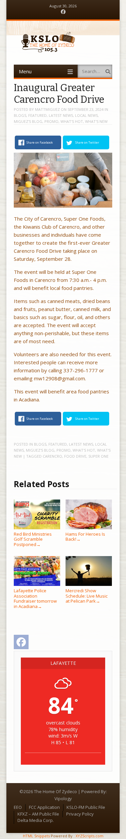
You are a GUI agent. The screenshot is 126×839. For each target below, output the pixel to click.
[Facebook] (63, 11)
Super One (98, 456)
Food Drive (75, 456)
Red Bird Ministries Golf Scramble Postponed (33, 539)
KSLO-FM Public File (86, 807)
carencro (52, 456)
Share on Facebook (40, 142)
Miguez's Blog (28, 121)
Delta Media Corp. (35, 820)
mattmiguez (47, 109)
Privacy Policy (80, 814)
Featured (37, 115)
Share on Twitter (87, 142)
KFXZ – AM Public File (38, 814)
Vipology (63, 798)
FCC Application (44, 807)
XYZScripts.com (89, 835)
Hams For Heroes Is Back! (85, 536)
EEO (18, 807)
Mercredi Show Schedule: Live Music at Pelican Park (87, 596)
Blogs (20, 115)
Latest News (61, 115)
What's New (96, 121)
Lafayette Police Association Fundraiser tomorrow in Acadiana (35, 598)
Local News (86, 115)
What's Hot (71, 121)
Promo (51, 121)
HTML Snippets (36, 835)
